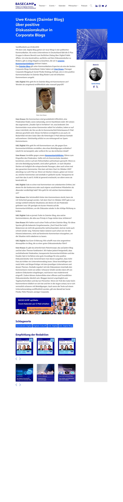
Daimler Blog (24, 66)
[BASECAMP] (26, 6)
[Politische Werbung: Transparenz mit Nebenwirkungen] (45, 372)
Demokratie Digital (24, 326)
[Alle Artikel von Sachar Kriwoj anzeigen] (96, 74)
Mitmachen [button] (72, 6)
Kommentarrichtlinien (54, 155)
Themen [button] (42, 6)
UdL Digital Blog (65, 326)
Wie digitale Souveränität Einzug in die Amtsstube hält (24, 378)
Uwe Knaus (59, 69)
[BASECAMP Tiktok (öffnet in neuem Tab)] (106, 5)
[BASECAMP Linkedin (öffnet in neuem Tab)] (96, 5)
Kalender (62, 6)
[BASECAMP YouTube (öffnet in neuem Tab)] (102, 5)
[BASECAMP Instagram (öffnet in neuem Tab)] (99, 5)
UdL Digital (52, 326)
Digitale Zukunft (39, 326)
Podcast (84, 6)
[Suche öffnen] (91, 6)
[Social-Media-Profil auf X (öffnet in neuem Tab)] (97, 86)
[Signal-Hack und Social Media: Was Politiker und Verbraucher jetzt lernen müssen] (67, 372)
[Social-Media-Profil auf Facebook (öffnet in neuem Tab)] (94, 86)
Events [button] (51, 6)
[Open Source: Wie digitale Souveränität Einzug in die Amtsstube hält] (24, 372)
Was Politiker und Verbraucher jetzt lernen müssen (66, 378)
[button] (16, 358)
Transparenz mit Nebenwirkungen (42, 378)
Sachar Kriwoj (96, 83)
